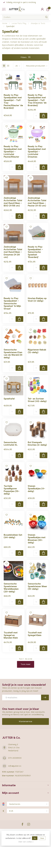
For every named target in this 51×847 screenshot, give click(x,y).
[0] (48, 9)
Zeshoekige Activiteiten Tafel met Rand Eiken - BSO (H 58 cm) (13, 202)
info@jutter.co (14, 766)
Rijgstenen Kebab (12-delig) (37, 351)
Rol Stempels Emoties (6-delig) (37, 443)
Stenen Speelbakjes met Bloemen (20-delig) (36, 539)
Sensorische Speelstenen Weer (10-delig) (37, 586)
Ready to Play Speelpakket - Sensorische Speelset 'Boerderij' (35, 252)
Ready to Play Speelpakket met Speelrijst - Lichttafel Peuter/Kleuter (13, 151)
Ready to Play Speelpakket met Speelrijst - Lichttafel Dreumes (37, 151)
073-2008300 (15, 758)
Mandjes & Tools (38, 23)
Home (4, 23)
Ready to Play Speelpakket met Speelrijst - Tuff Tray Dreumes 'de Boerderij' (37, 100)
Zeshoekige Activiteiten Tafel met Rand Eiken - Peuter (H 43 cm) (37, 202)
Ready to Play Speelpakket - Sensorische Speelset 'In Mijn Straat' (12, 303)
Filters (24, 57)
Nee (42, 838)
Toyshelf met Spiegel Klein (35, 633)
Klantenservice (25, 721)
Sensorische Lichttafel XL (11, 443)
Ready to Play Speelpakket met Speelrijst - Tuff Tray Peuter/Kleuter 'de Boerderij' (13, 101)
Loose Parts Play (19, 23)
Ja (35, 838)
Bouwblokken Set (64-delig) (13, 536)
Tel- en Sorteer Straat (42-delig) (37, 400)
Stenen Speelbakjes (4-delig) (36, 489)
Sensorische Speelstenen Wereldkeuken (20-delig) (11, 587)
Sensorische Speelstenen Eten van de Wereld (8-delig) (13, 353)
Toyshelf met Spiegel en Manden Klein (11, 635)
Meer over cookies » (25, 842)
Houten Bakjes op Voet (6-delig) (37, 299)
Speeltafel (10, 26)
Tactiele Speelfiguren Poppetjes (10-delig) (11, 490)
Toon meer (25, 664)
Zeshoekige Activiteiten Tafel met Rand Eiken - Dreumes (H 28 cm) (13, 252)
